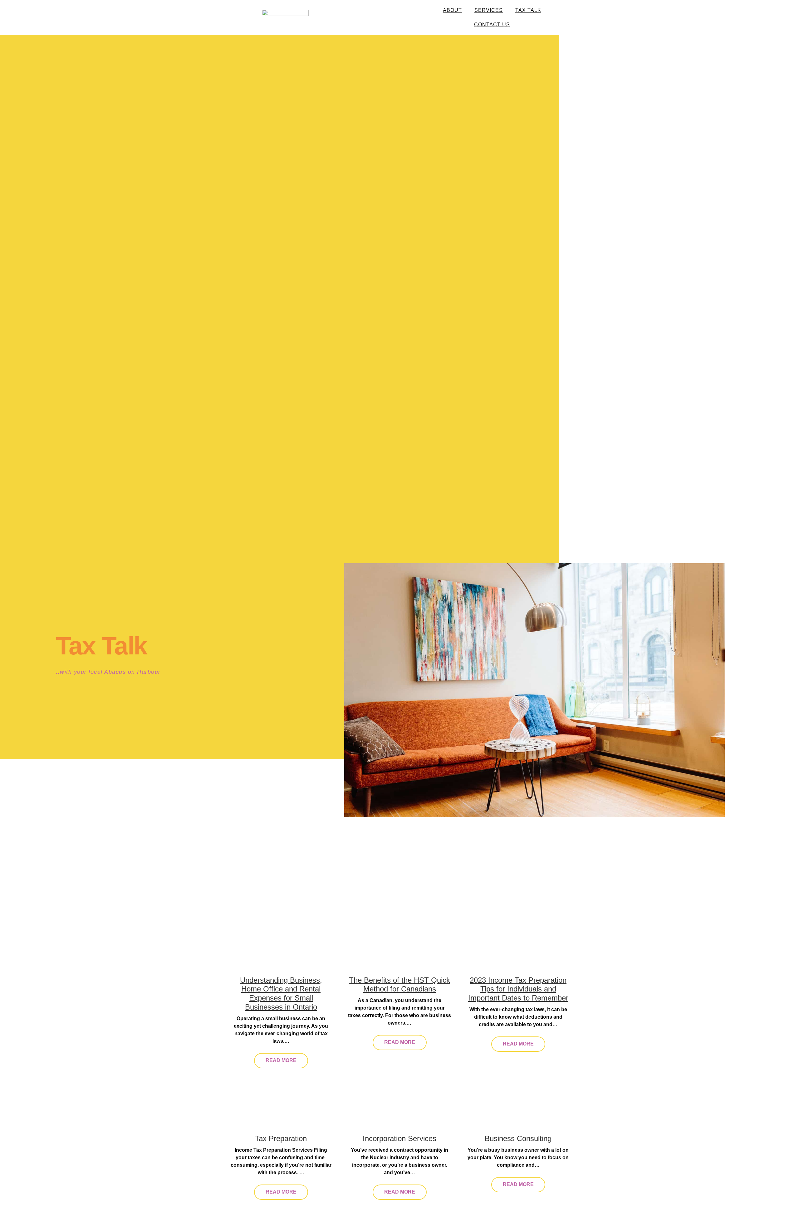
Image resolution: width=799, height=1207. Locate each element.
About (452, 10)
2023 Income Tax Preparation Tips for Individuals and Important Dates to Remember (518, 989)
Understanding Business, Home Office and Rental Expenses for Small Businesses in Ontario (281, 993)
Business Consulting (518, 1138)
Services (488, 10)
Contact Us (492, 24)
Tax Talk (528, 10)
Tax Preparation (281, 1138)
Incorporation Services (399, 1138)
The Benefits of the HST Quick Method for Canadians (399, 984)
